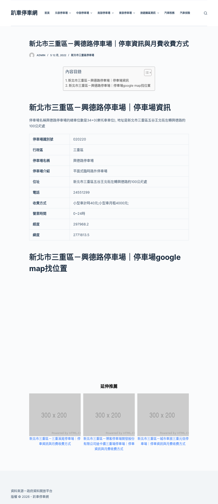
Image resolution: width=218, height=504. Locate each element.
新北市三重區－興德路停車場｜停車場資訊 (98, 80)
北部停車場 (61, 13)
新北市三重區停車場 (82, 55)
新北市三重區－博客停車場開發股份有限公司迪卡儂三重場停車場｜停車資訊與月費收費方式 (109, 444)
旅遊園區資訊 (148, 13)
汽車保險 (185, 13)
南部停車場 (104, 13)
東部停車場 (125, 13)
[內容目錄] (148, 72)
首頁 (47, 13)
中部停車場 (82, 13)
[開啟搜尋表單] (205, 13)
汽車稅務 (169, 13)
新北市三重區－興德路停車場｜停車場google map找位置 (110, 85)
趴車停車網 (24, 13)
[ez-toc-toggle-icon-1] (146, 73)
